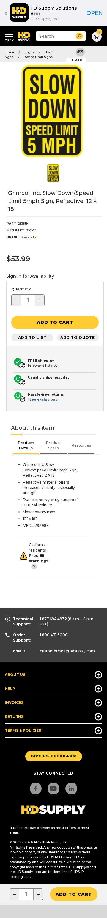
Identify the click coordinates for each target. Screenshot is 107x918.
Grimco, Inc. (29, 237)
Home (9, 52)
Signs (30, 52)
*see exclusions (42, 399)
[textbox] (28, 300)
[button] (79, 36)
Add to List (32, 337)
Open (94, 13)
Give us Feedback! (54, 756)
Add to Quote (77, 337)
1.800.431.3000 (54, 635)
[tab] (26, 446)
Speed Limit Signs (39, 57)
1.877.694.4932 (53, 619)
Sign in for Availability (30, 276)
